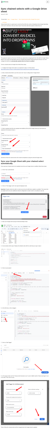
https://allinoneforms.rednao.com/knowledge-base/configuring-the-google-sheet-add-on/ (20, 69)
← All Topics (4, 22)
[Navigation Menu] (47, 2)
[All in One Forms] (4, 2)
